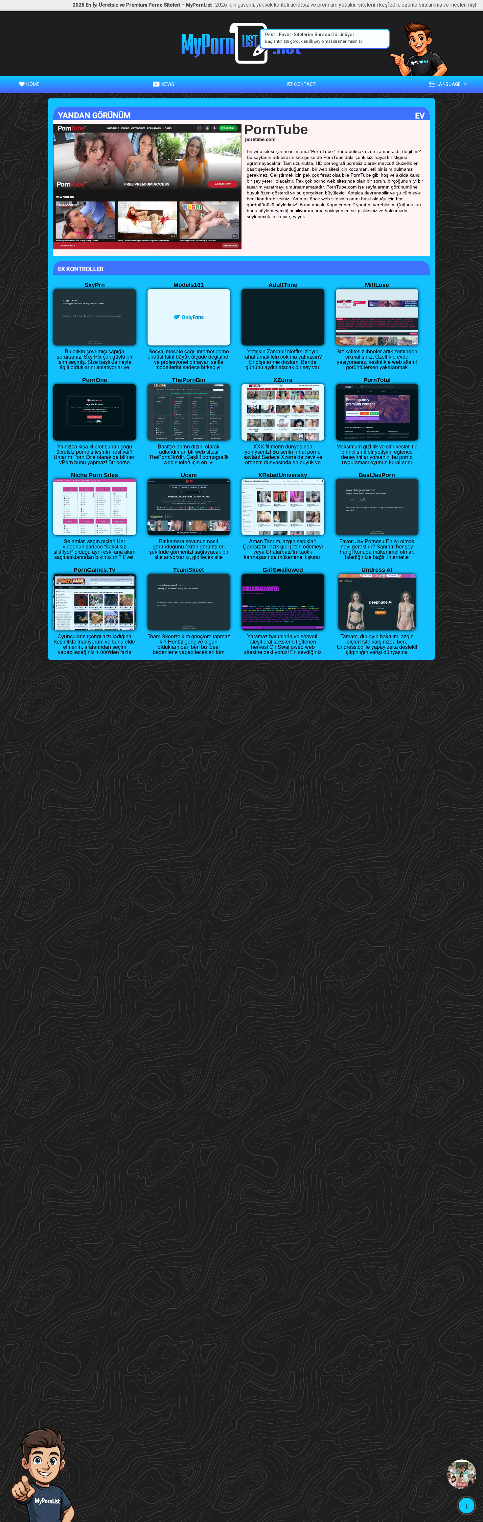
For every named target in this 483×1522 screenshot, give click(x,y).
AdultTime (282, 285)
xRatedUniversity (282, 475)
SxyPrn (94, 285)
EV (420, 115)
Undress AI (376, 570)
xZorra (282, 380)
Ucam (189, 475)
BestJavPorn (377, 475)
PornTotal (377, 380)
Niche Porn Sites (94, 475)
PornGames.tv (94, 570)
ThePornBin (188, 380)
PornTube (276, 129)
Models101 (188, 285)
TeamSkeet (188, 570)
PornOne (94, 380)
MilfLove (377, 285)
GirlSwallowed (283, 570)
